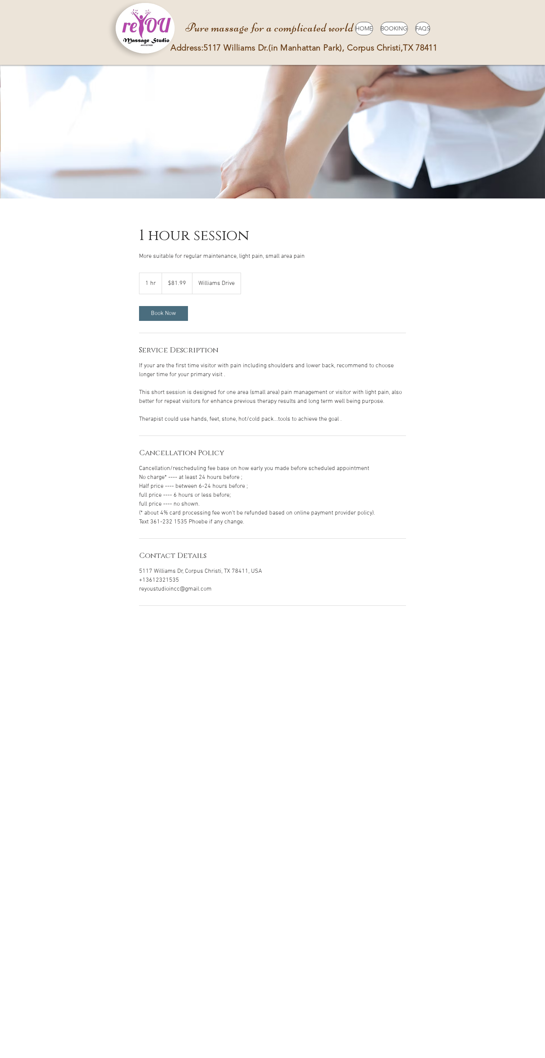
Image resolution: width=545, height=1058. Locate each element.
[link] (163, 313)
